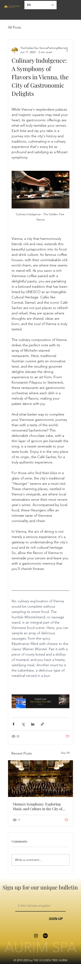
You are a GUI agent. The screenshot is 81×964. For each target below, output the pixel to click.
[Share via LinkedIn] (33, 724)
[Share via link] (42, 724)
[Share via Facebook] (13, 724)
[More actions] (67, 50)
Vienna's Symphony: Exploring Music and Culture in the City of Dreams (37, 806)
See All (65, 753)
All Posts (14, 27)
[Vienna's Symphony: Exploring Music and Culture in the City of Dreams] (40, 778)
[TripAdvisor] (45, 935)
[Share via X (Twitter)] (23, 724)
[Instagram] (35, 935)
